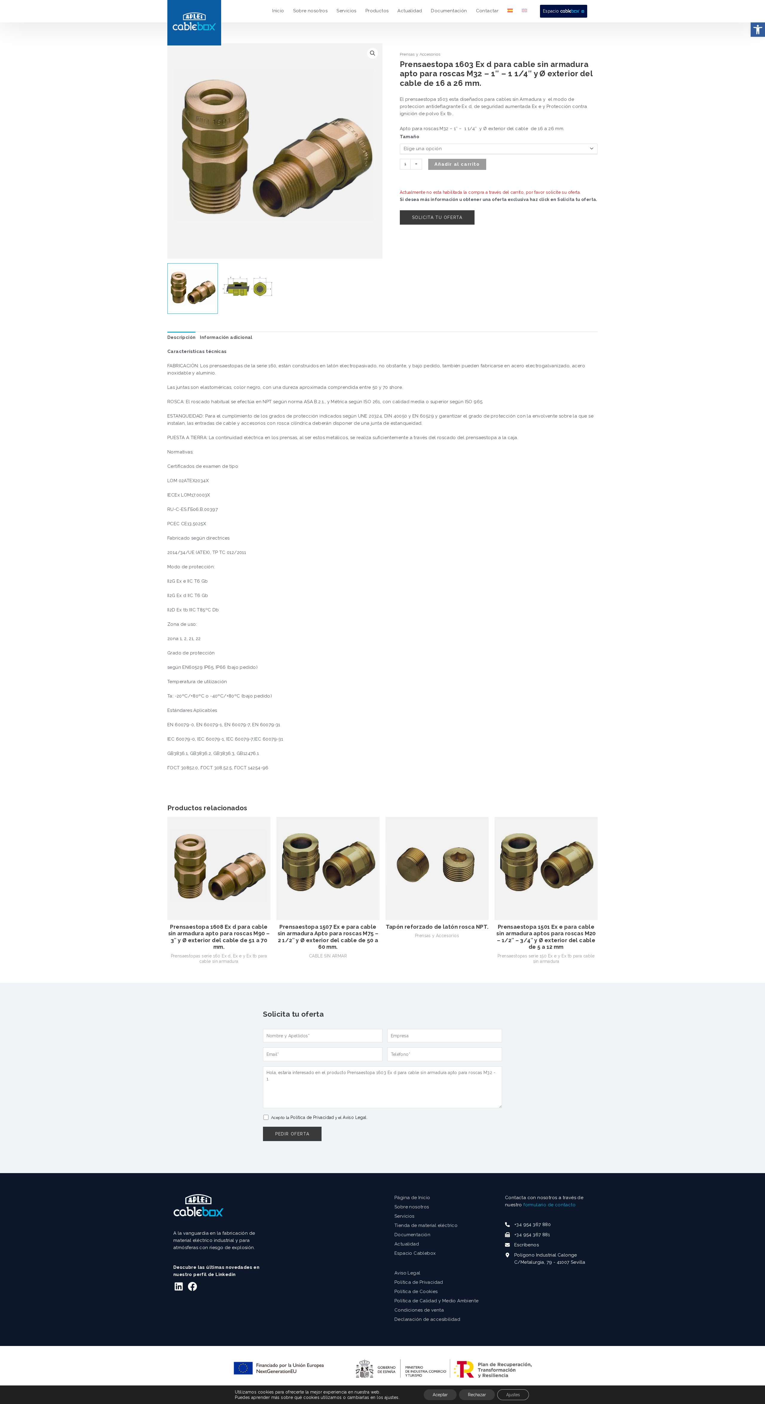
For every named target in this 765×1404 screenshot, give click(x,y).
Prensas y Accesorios (420, 54)
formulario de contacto (549, 1204)
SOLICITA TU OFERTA (437, 217)
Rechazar (477, 1394)
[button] (758, 29)
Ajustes (513, 1394)
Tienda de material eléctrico (426, 1225)
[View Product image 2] (247, 288)
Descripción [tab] (181, 337)
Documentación (412, 1234)
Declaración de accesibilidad (427, 1319)
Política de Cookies (416, 1291)
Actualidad (406, 1244)
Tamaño (409, 136)
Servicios (404, 1216)
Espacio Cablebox (415, 1253)
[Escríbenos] (522, 1244)
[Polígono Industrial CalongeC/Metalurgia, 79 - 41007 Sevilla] (545, 1258)
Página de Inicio (412, 1197)
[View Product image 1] (192, 288)
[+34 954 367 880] (528, 1224)
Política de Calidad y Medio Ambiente (436, 1301)
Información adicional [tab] (226, 337)
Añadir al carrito (457, 164)
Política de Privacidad (312, 1117)
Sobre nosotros (411, 1207)
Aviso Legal (354, 1117)
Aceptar (440, 1394)
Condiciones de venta (419, 1310)
